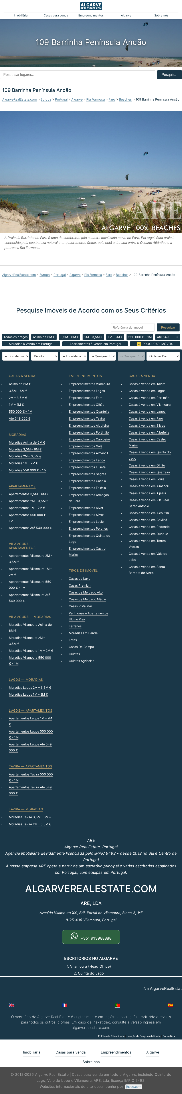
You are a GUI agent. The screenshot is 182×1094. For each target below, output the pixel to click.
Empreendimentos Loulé (86, 521)
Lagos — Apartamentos (30, 710)
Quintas (74, 654)
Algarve (126, 15)
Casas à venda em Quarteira (149, 472)
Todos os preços (16, 337)
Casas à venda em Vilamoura (150, 404)
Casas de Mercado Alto (86, 592)
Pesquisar (170, 75)
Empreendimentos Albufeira (89, 425)
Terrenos (75, 626)
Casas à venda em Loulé (146, 479)
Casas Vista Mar (80, 606)
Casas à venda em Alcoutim (149, 513)
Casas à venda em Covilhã (148, 520)
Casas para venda (56, 15)
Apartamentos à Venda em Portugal (95, 344)
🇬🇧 (11, 1005)
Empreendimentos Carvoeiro (89, 439)
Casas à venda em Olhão (147, 465)
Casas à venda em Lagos (147, 391)
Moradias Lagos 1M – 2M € (28, 694)
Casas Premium (80, 585)
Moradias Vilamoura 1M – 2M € (31, 650)
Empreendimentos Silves (86, 515)
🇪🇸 (170, 1005)
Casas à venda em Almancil (148, 486)
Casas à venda (22, 376)
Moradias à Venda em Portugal (31, 344)
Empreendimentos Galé (85, 446)
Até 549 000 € (167, 337)
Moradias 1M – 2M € (23, 463)
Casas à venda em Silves (147, 425)
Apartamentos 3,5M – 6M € (29, 494)
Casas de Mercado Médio (87, 599)
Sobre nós (161, 15)
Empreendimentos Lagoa (87, 460)
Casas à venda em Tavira (147, 384)
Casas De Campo (81, 647)
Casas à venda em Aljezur (147, 493)
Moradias (17, 434)
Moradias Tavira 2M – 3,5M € (30, 824)
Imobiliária (21, 15)
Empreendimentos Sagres (87, 474)
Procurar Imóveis (158, 344)
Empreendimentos (91, 15)
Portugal (61, 99)
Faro (112, 99)
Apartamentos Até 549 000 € (30, 528)
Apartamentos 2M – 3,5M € (28, 501)
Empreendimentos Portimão (89, 432)
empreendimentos (85, 376)
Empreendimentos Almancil (88, 453)
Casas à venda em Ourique (148, 534)
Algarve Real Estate (82, 847)
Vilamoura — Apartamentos (22, 546)
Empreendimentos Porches (88, 528)
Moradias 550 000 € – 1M (27, 470)
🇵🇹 (117, 1005)
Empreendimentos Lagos (87, 391)
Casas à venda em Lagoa (147, 411)
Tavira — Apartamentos (30, 766)
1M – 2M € (115, 337)
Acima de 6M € (44, 337)
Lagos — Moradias (26, 679)
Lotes (73, 640)
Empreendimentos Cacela (87, 481)
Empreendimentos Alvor (86, 508)
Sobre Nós (169, 1036)
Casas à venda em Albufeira (149, 432)
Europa (46, 99)
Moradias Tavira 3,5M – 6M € (30, 817)
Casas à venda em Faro (146, 418)
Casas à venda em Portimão (149, 398)
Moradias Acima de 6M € (27, 442)
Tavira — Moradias (26, 809)
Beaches (125, 99)
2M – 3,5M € (93, 337)
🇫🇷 (64, 1005)
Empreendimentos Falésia (87, 488)
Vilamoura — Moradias (30, 617)
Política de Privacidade (111, 1036)
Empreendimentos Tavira (87, 418)
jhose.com (133, 1086)
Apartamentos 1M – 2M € (27, 508)
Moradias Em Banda (83, 633)
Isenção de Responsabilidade (143, 1036)
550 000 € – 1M (140, 337)
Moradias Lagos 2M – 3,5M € (30, 687)
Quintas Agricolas (81, 661)
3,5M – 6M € (69, 337)
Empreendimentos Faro (85, 398)
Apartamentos (22, 486)
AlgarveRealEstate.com (19, 99)
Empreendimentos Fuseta (87, 467)
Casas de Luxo (79, 578)
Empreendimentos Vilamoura (89, 384)
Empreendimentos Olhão (86, 404)
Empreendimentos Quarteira (89, 411)
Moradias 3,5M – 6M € (25, 449)
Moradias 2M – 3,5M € (25, 456)
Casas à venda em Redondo (149, 527)
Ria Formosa (95, 99)
